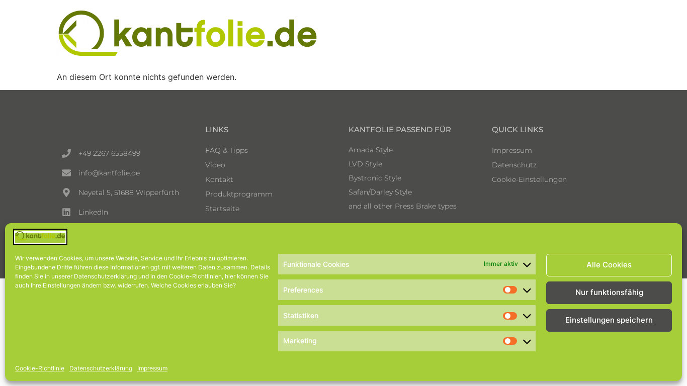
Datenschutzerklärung (100, 368)
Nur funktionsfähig (609, 293)
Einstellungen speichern (609, 320)
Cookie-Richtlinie (39, 368)
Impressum (152, 368)
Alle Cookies (609, 265)
